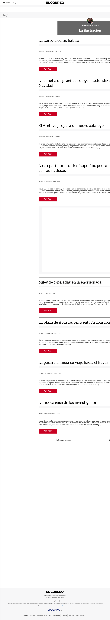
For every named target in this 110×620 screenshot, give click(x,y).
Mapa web (71, 615)
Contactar (25, 615)
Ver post (48, 69)
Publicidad (64, 615)
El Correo (55, 592)
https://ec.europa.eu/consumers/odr (64, 605)
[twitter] (54, 601)
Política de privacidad (54, 615)
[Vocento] (55, 610)
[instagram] (59, 601)
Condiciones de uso (42, 615)
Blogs (5, 15)
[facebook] (51, 601)
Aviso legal (32, 615)
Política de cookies (80, 615)
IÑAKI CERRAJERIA (90, 26)
